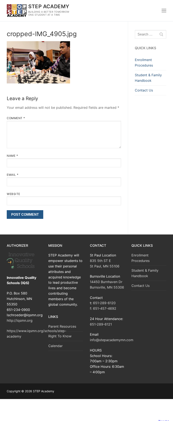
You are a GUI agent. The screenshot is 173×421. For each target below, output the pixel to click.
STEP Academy (48, 6)
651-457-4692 (104, 308)
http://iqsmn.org (19, 320)
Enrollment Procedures (144, 62)
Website (13, 194)
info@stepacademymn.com (111, 340)
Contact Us (144, 90)
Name (12, 155)
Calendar (55, 346)
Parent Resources (62, 326)
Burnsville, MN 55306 (107, 287)
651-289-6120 (104, 303)
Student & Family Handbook (148, 78)
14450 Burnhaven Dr (106, 282)
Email (13, 174)
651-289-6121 (101, 324)
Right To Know (60, 336)
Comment (16, 118)
